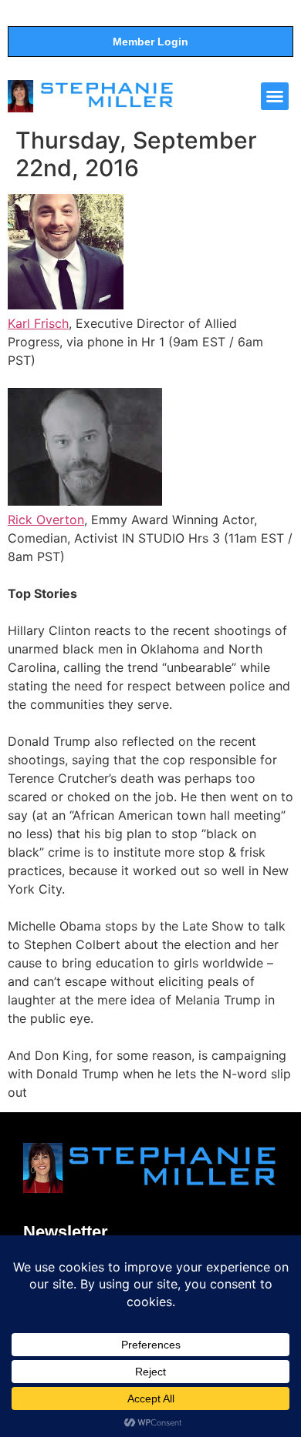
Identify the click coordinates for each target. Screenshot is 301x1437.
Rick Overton (46, 519)
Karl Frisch (38, 323)
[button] (275, 96)
